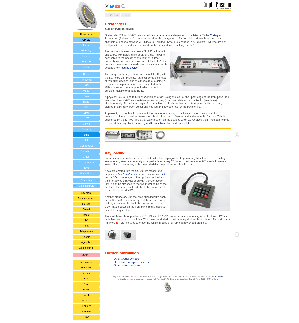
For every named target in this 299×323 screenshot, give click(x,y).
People (86, 236)
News (86, 289)
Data (86, 96)
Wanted (86, 300)
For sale (86, 273)
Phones (86, 129)
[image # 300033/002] (128, 135)
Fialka (86, 67)
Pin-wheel (86, 79)
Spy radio (86, 193)
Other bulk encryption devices (131, 262)
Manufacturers (86, 247)
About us (86, 311)
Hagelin (86, 61)
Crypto (86, 39)
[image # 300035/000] (128, 235)
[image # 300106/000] (159, 135)
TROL (86, 85)
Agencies (86, 242)
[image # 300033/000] (112, 135)
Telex (86, 225)
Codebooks (86, 145)
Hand (86, 101)
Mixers (86, 123)
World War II (86, 173)
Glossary (86, 50)
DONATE (86, 255)
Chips (86, 156)
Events (86, 295)
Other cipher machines (127, 265)
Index (86, 45)
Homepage (86, 34)
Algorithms (86, 151)
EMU (86, 112)
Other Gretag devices (126, 258)
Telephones (86, 231)
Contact (86, 306)
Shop (86, 284)
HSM (86, 118)
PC (86, 220)
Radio (86, 215)
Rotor (86, 74)
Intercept (86, 204)
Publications (86, 262)
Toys (86, 167)
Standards (86, 267)
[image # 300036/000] (112, 235)
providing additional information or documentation (163, 123)
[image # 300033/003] (144, 135)
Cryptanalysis (86, 162)
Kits (86, 278)
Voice (86, 90)
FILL (86, 140)
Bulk (86, 134)
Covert (86, 209)
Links (86, 317)
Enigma (86, 56)
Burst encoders (86, 198)
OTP (86, 107)
